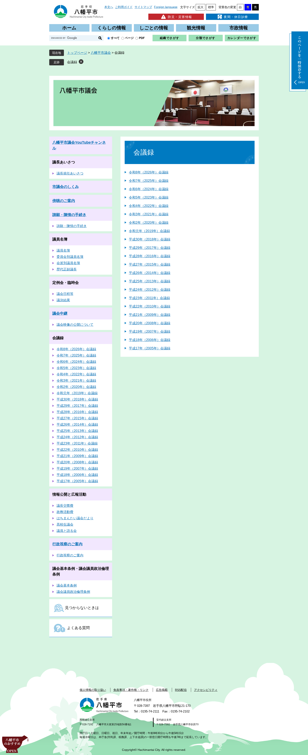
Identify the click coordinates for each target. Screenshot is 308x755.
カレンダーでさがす (241, 38)
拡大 (200, 7)
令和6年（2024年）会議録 (148, 189)
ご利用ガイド (124, 7)
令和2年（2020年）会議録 (148, 222)
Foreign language (165, 7)
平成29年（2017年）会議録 (149, 248)
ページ (129, 38)
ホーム (69, 27)
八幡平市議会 (101, 52)
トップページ (77, 52)
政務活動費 (65, 512)
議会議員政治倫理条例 (73, 591)
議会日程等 (65, 294)
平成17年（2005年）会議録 (149, 348)
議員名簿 (59, 239)
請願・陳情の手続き (69, 215)
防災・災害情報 (180, 17)
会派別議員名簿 (68, 263)
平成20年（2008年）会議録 (149, 323)
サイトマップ (143, 7)
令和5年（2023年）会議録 (148, 197)
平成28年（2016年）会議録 (149, 256)
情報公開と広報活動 (69, 494)
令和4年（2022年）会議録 (148, 206)
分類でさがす (205, 38)
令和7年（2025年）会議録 (148, 180)
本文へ (108, 7)
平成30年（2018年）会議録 (149, 239)
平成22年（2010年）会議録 (149, 306)
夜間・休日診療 (236, 17)
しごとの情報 (154, 27)
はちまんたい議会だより (75, 518)
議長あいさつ (63, 162)
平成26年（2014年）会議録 (149, 273)
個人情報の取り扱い (93, 690)
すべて (115, 38)
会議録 (72, 62)
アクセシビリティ (205, 690)
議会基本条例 (67, 585)
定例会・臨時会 (65, 283)
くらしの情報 (111, 27)
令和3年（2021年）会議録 (148, 214)
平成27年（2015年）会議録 (149, 264)
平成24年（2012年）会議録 (149, 289)
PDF (142, 38)
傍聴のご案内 (63, 201)
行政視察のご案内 (67, 544)
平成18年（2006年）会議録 (149, 340)
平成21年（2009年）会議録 (149, 315)
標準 (211, 7)
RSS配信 (181, 690)
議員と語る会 (67, 531)
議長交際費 (65, 505)
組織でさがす (169, 38)
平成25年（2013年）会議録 (149, 281)
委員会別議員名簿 (70, 257)
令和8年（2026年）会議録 (148, 172)
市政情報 (238, 27)
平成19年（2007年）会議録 (149, 331)
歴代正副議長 (67, 269)
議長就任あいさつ (70, 173)
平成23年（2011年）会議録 (149, 298)
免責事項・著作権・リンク (131, 690)
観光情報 (196, 27)
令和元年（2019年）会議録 (149, 231)
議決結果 (63, 300)
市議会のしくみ (65, 187)
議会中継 (59, 313)
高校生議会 (65, 524)
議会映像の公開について (75, 324)
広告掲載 (162, 690)
